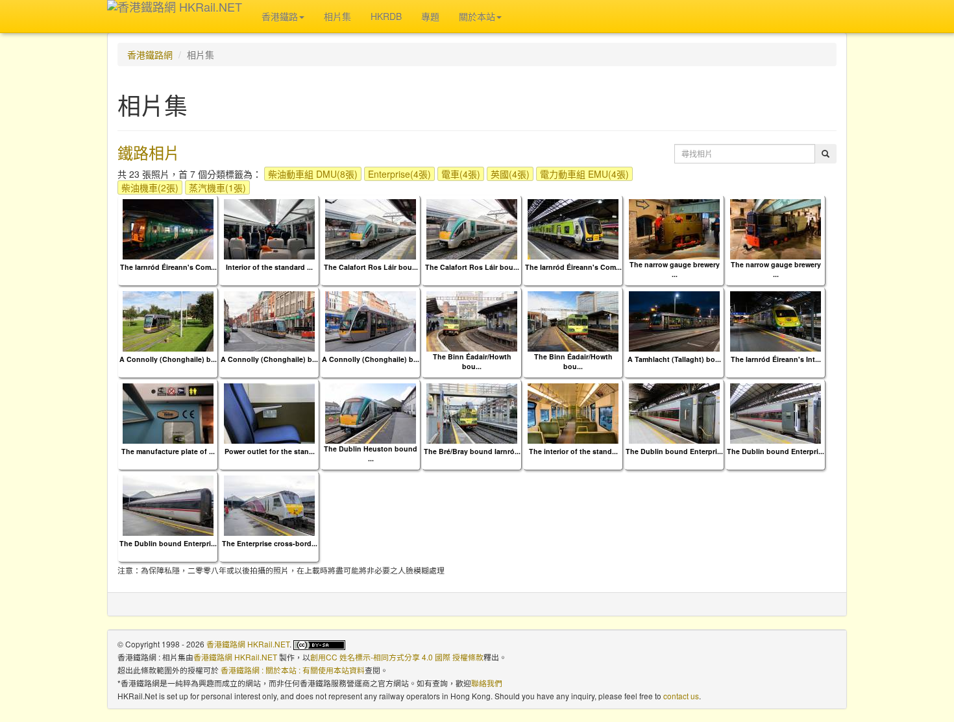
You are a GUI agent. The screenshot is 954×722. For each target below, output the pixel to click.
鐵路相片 (148, 152)
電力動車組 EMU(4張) (584, 173)
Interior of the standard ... (269, 267)
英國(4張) (510, 173)
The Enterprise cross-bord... (269, 543)
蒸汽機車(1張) (217, 187)
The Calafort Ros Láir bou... (371, 267)
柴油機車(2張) (149, 187)
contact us (681, 695)
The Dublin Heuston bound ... (370, 453)
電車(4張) (460, 173)
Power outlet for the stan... (270, 451)
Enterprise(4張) (399, 173)
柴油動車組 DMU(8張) (313, 173)
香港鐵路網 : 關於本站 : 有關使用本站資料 (293, 669)
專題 (430, 16)
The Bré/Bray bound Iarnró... (472, 451)
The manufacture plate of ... (168, 451)
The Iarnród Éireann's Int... (776, 359)
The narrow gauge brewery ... (675, 269)
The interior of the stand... (573, 451)
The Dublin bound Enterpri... (674, 451)
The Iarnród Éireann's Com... (168, 267)
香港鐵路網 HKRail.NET (247, 643)
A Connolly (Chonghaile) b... (168, 359)
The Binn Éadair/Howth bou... (472, 361)
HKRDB (386, 16)
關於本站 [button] (477, 16)
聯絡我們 (486, 682)
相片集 (337, 16)
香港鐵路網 (150, 54)
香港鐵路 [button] (280, 16)
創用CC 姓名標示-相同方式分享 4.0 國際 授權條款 (396, 656)
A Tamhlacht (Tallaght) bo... (674, 359)
